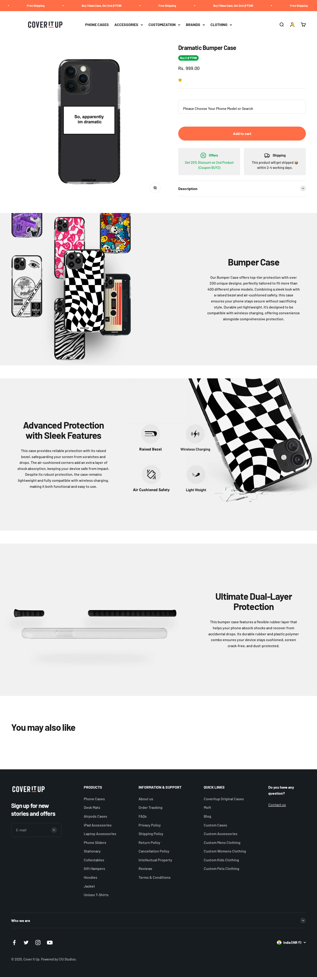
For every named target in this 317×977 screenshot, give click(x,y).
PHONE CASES (97, 25)
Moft (207, 807)
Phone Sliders (95, 842)
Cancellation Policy (154, 851)
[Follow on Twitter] (26, 942)
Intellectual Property (155, 860)
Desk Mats (92, 807)
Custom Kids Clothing (221, 860)
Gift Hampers (94, 868)
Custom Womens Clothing (225, 851)
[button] (181, 80)
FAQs (143, 816)
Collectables (94, 860)
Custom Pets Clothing (221, 868)
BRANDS (193, 25)
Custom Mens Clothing (222, 842)
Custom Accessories (220, 833)
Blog (207, 816)
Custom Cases (215, 825)
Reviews (145, 868)
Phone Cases (94, 799)
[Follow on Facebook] (14, 942)
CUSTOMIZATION (162, 25)
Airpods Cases (95, 816)
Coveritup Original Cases (224, 799)
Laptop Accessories (100, 833)
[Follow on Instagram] (38, 942)
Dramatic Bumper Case (230, 956)
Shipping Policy (151, 833)
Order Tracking (150, 807)
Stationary (92, 851)
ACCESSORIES (126, 25)
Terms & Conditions (155, 877)
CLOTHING (218, 25)
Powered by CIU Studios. (59, 959)
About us (146, 799)
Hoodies (90, 877)
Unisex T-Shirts (96, 894)
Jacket (89, 886)
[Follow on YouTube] (50, 942)
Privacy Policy (150, 825)
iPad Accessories (98, 825)
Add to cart (242, 133)
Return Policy (149, 842)
